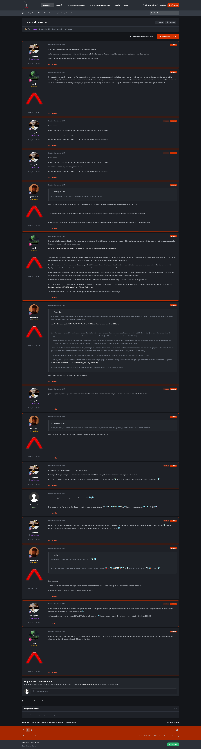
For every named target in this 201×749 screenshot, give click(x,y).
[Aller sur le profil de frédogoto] (26, 29)
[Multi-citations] (49, 64)
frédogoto (34, 56)
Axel (34, 84)
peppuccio (34, 197)
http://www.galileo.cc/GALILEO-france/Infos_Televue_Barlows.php (70, 287)
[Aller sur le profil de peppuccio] (34, 189)
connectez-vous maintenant (89, 684)
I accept (174, 744)
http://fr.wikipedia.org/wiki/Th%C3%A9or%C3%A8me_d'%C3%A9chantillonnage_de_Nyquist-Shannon (83, 248)
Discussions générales (63, 29)
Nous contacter (28, 736)
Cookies (37, 736)
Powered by (169, 736)
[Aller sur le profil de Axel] (34, 76)
